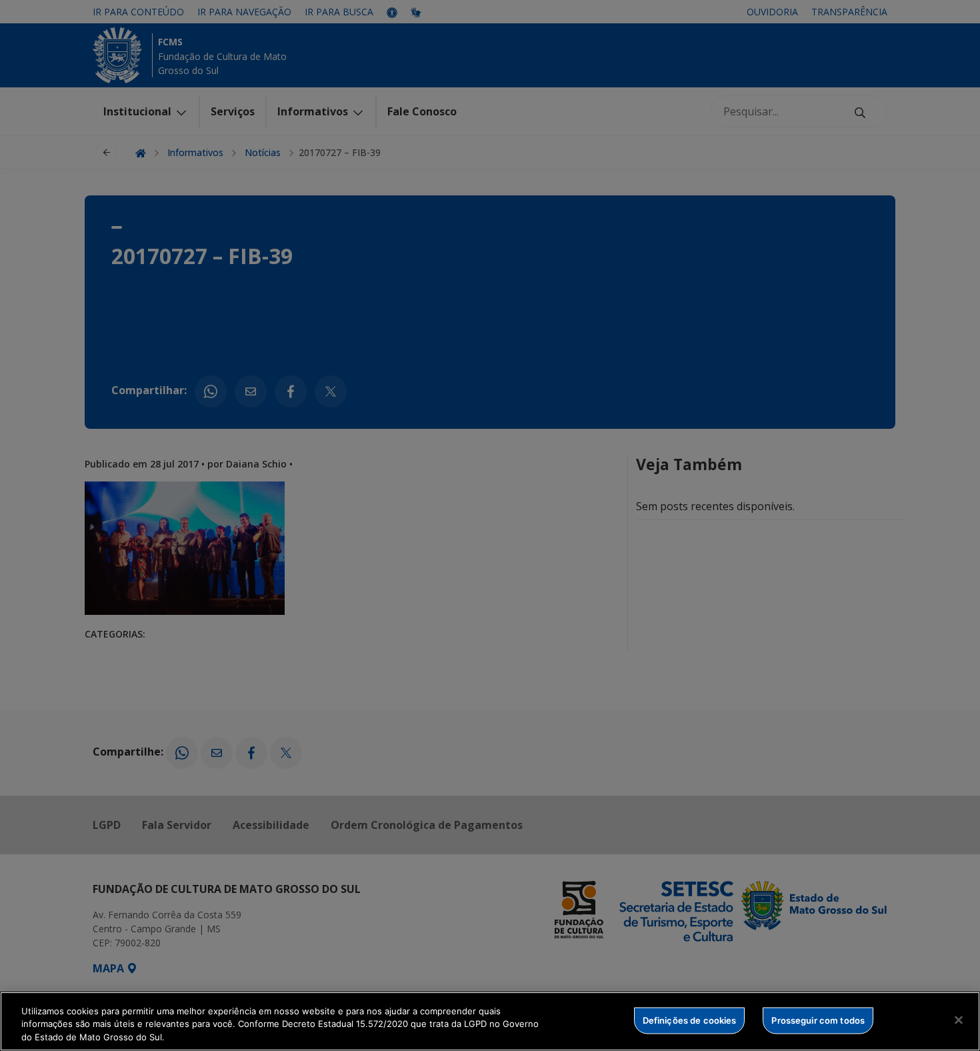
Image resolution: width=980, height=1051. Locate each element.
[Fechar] (958, 1019)
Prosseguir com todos (818, 1019)
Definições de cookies (690, 1019)
